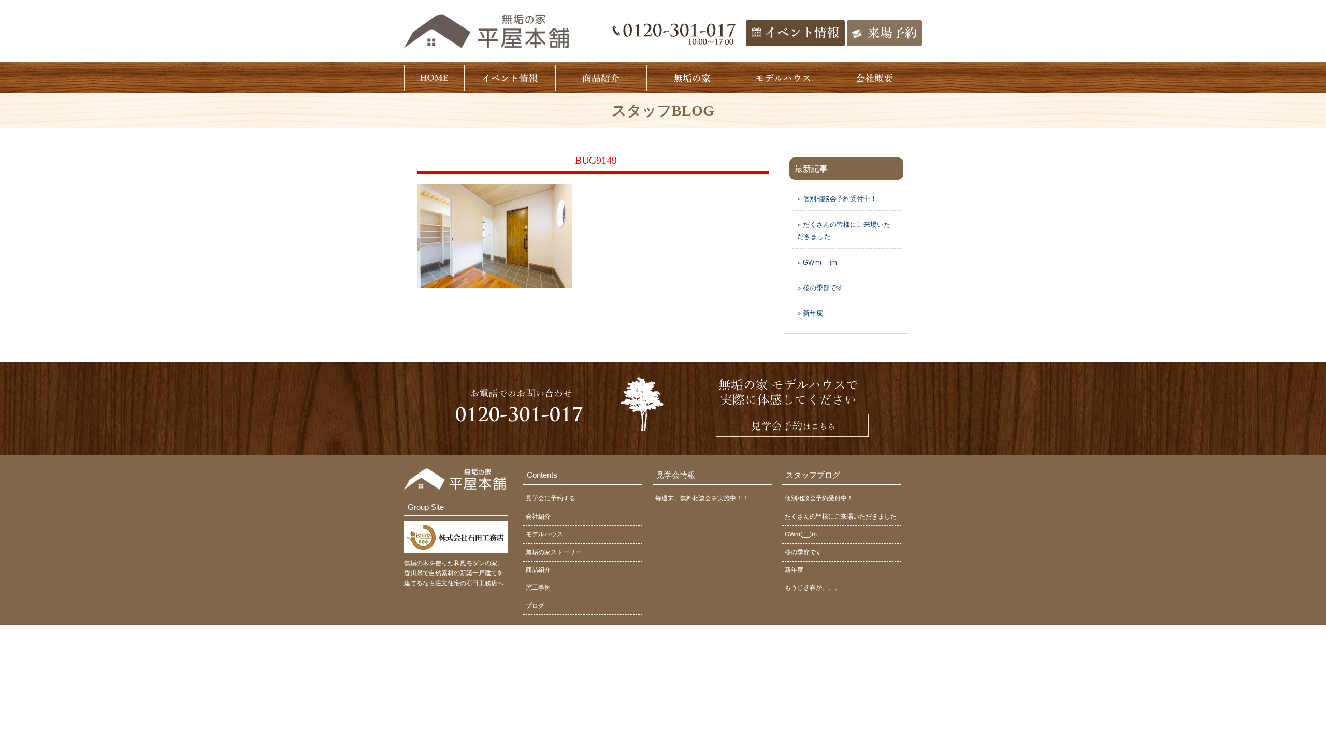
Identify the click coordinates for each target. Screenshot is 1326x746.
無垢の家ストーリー (554, 552)
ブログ (535, 605)
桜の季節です (823, 288)
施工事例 (538, 587)
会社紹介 (538, 516)
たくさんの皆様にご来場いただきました (841, 516)
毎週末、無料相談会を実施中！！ (701, 498)
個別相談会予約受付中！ (840, 199)
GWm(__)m (820, 262)
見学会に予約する (550, 498)
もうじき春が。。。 (813, 587)
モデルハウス (544, 534)
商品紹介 (538, 569)
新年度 (813, 313)
